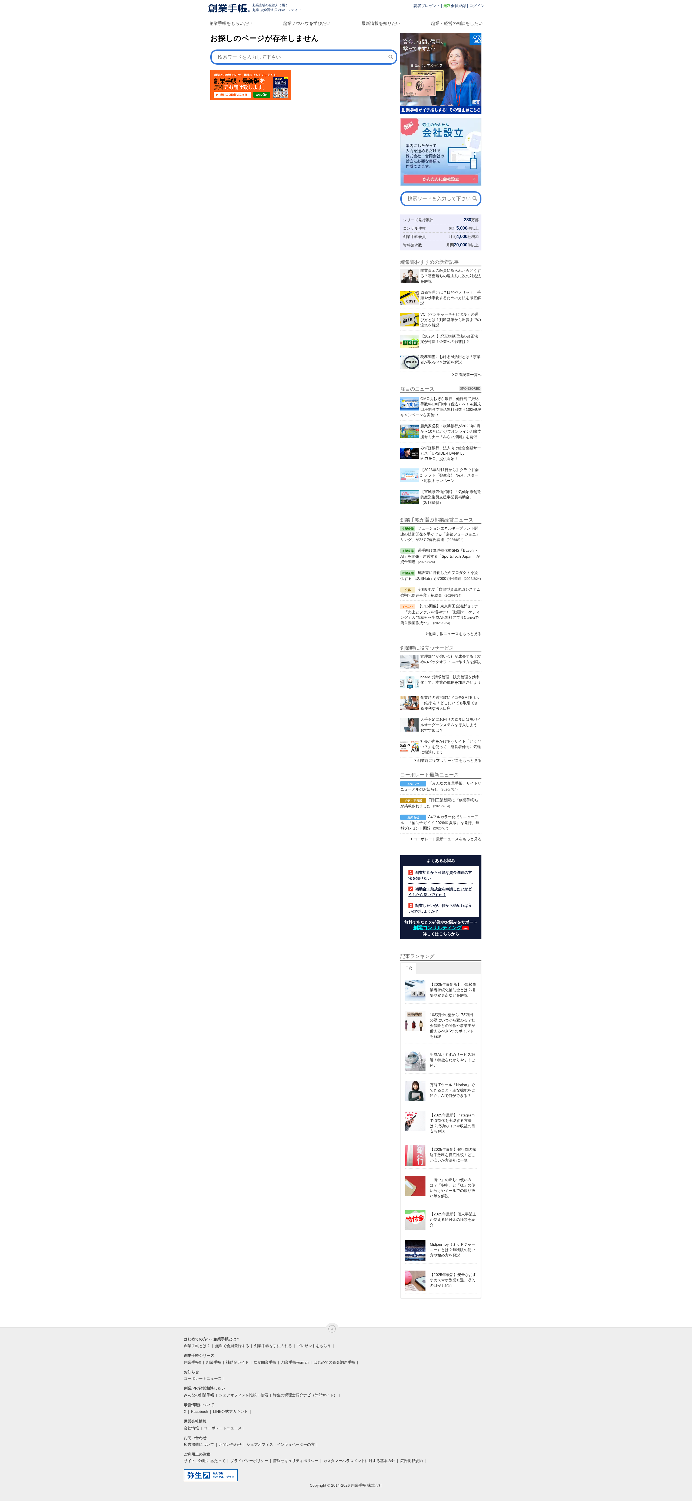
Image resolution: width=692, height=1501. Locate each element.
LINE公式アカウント (230, 1411)
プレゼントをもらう (314, 1346)
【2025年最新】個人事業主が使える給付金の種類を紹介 (453, 1219)
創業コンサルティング (437, 927)
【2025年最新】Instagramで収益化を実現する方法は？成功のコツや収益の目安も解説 (452, 1123)
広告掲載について (199, 1444)
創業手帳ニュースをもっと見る (454, 634)
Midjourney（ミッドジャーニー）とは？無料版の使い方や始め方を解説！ (452, 1249)
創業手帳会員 (414, 236)
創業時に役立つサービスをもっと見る (449, 760)
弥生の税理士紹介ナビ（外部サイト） (305, 1395)
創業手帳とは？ (197, 1346)
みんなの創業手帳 (199, 1395)
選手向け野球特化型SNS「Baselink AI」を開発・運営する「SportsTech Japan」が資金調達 (440, 556)
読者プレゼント (427, 6)
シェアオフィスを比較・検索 (243, 1395)
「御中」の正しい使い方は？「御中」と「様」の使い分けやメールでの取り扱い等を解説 (452, 1188)
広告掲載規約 (411, 1461)
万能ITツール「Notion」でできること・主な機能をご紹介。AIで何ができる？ (452, 1090)
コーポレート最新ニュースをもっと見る (447, 839)
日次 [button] (408, 968)
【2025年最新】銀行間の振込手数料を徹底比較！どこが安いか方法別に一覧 (453, 1154)
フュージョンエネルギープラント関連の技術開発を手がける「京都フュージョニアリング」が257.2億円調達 (440, 534)
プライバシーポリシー (249, 1461)
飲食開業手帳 (265, 1362)
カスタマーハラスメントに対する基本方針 (359, 1461)
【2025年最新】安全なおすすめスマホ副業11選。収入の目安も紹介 (453, 1280)
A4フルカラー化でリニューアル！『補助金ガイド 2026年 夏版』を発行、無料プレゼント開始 (439, 822)
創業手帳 (213, 1362)
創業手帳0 (192, 1362)
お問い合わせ (230, 1444)
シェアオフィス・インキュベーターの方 (281, 1444)
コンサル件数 (414, 228)
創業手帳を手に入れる (273, 1346)
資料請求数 (412, 245)
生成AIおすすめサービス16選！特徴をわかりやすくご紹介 (452, 1059)
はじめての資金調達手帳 (334, 1362)
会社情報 (191, 1428)
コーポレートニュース (203, 1378)
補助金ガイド (237, 1362)
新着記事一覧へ (468, 374)
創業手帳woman (295, 1362)
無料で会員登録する (232, 1346)
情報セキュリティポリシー (295, 1461)
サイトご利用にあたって (204, 1461)
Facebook (199, 1411)
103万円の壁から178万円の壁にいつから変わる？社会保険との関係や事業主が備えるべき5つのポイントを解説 (452, 1026)
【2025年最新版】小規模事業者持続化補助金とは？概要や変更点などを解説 (453, 989)
